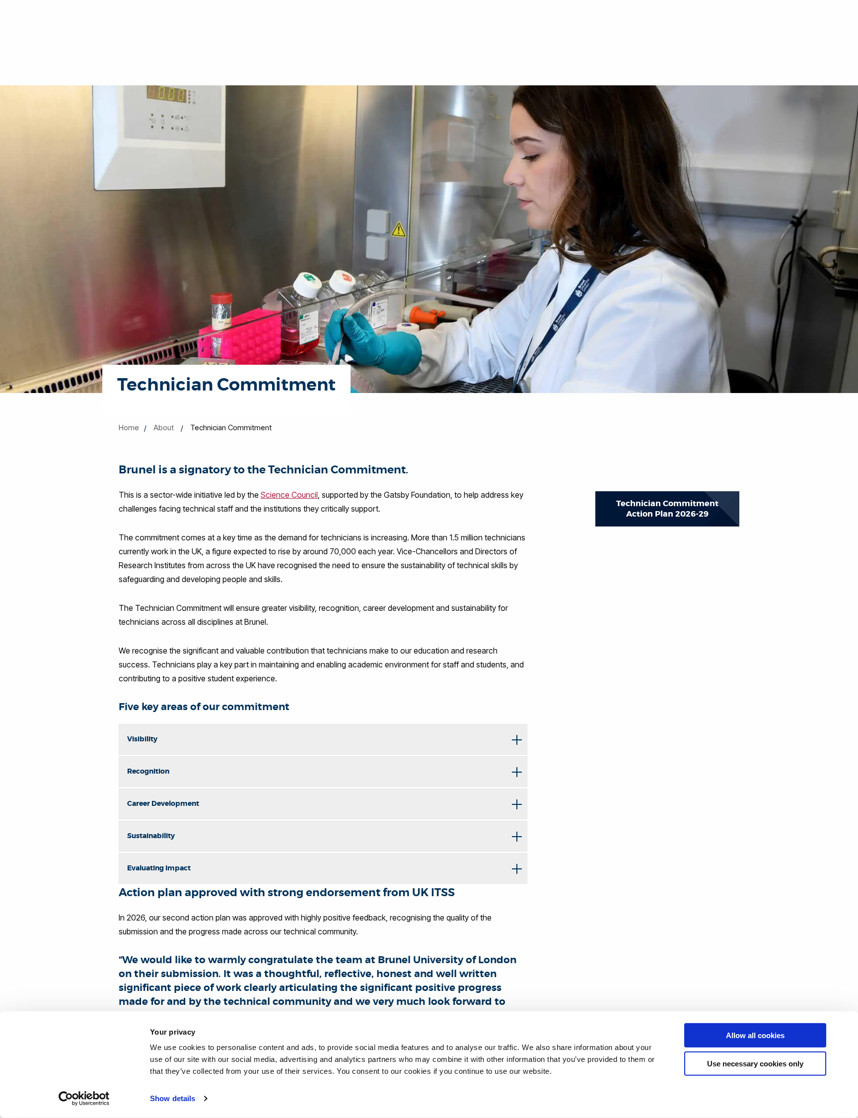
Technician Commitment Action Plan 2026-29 (667, 508)
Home (129, 427)
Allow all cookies (755, 1035)
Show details (172, 1098)
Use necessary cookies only (755, 1063)
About (163, 427)
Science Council (289, 495)
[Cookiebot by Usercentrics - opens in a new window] (84, 1098)
